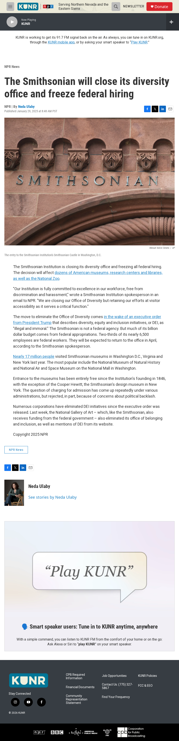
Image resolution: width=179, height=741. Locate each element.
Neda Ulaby (26, 106)
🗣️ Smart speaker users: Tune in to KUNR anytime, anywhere (90, 626)
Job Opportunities (114, 675)
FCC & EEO (145, 685)
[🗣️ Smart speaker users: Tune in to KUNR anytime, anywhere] (89, 569)
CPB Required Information (75, 676)
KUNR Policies (147, 675)
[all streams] (172, 22)
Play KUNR (139, 42)
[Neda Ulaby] (14, 493)
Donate (161, 6)
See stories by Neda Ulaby (52, 497)
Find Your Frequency (116, 697)
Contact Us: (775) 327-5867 (117, 686)
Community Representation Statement (76, 699)
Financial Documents (80, 687)
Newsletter (133, 6)
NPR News (12, 66)
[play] (12, 21)
